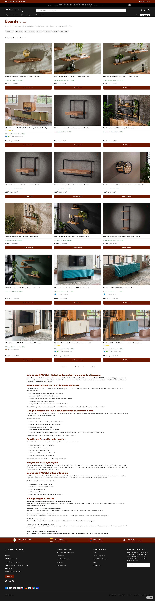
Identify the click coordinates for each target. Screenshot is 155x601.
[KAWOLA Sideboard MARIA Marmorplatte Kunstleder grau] (62, 351)
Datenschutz (121, 595)
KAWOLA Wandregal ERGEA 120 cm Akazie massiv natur (121, 76)
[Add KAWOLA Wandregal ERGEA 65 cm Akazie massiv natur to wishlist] (98, 154)
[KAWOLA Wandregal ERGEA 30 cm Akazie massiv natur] (28, 167)
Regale (55, 31)
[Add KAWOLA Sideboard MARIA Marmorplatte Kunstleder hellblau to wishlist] (147, 312)
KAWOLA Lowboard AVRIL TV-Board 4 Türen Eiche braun (23, 343)
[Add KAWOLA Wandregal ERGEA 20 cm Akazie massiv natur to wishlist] (98, 97)
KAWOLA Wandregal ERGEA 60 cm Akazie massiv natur (22, 76)
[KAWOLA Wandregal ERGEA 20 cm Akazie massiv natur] (77, 110)
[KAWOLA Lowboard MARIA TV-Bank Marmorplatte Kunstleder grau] (13, 136)
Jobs (94, 562)
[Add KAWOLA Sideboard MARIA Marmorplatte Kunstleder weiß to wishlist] (98, 312)
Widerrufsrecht (112, 595)
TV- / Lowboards (29, 31)
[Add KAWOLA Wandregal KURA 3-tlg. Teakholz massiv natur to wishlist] (98, 206)
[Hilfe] (129, 5)
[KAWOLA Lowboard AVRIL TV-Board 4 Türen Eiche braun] (28, 325)
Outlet (28, 15)
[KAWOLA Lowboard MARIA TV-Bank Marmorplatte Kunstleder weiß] (11, 136)
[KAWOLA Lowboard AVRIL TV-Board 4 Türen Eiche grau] (9, 349)
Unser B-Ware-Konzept (100, 559)
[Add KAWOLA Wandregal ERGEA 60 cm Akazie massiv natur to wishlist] (49, 46)
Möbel (7, 15)
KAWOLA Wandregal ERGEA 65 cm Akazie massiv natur (71, 185)
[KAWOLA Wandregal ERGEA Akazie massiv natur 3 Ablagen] (126, 218)
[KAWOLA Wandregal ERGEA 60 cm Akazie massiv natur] (28, 58)
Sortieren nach (9, 38)
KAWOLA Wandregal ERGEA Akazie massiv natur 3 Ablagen (122, 236)
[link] (62, 367)
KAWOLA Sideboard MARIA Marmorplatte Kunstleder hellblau (122, 343)
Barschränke (64, 31)
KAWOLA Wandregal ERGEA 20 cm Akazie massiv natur (71, 128)
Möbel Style (11, 595)
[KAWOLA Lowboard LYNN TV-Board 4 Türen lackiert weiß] (58, 294)
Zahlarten (59, 562)
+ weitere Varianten (19, 136)
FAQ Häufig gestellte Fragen (65, 552)
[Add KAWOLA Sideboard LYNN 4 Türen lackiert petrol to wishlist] (147, 257)
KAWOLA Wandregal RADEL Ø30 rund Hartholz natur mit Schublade (124, 185)
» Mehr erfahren (68, 26)
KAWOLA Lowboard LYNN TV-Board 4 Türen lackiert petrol (72, 288)
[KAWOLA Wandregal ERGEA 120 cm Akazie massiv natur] (126, 58)
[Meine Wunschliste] (145, 10)
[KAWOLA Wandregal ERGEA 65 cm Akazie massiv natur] (77, 167)
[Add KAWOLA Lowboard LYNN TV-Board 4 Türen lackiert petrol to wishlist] (98, 257)
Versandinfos (60, 555)
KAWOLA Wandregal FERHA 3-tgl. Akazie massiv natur (22, 288)
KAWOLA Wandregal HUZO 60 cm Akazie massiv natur (22, 236)
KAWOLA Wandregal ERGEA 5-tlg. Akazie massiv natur (120, 128)
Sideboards (19, 31)
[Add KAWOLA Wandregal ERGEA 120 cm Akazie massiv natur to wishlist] (147, 46)
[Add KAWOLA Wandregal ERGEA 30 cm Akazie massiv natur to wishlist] (49, 154)
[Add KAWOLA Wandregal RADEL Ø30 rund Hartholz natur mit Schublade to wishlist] (147, 154)
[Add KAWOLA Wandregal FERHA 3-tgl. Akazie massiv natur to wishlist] (49, 257)
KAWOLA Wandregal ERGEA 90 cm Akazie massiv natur (71, 76)
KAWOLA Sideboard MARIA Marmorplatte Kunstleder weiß (72, 343)
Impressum (129, 595)
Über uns (96, 552)
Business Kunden (62, 565)
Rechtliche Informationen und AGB (142, 595)
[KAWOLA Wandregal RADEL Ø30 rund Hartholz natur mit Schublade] (126, 167)
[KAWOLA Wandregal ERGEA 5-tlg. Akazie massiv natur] (126, 110)
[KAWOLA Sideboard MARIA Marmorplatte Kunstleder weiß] (77, 325)
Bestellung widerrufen (63, 559)
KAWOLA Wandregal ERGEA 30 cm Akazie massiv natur (22, 185)
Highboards (10, 31)
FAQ (137, 15)
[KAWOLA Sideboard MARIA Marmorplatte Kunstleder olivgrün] (58, 351)
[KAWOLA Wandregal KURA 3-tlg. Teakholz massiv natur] (77, 218)
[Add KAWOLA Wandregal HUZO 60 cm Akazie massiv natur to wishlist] (49, 206)
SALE (22, 15)
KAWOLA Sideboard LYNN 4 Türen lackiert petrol (118, 288)
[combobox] (81, 10)
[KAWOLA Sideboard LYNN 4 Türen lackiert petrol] (126, 270)
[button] (149, 10)
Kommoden (47, 31)
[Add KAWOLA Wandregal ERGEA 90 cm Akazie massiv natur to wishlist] (98, 46)
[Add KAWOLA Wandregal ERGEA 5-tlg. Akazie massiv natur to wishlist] (147, 97)
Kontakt (9, 576)
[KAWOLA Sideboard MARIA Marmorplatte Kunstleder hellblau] (55, 351)
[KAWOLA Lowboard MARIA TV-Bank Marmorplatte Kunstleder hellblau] (6, 136)
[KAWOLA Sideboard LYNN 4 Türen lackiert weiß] (107, 294)
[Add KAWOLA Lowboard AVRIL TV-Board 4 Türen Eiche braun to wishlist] (49, 312)
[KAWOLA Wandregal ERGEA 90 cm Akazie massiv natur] (77, 58)
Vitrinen (39, 31)
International (97, 565)
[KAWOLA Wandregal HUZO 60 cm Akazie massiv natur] (28, 218)
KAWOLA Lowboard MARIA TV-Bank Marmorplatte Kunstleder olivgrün (27, 128)
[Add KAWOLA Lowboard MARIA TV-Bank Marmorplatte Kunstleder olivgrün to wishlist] (49, 97)
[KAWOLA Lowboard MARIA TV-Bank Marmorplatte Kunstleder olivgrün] (28, 110)
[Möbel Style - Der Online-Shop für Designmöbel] (14, 10)
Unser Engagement (99, 555)
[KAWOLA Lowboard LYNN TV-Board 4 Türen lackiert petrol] (77, 270)
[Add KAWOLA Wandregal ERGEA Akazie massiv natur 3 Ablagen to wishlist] (147, 206)
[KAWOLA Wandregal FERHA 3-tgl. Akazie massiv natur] (28, 270)
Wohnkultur (38, 15)
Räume (15, 15)
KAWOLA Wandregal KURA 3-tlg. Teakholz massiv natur (71, 236)
